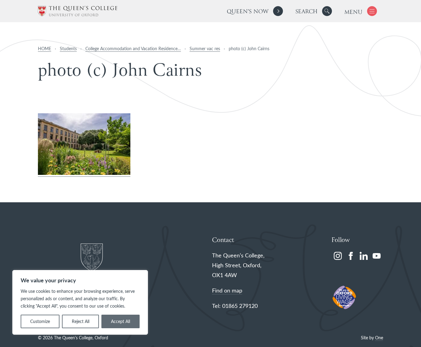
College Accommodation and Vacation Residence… (133, 48)
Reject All (80, 321)
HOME (44, 48)
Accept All (120, 321)
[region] (80, 302)
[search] (313, 11)
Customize (40, 321)
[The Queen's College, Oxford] (77, 11)
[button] (327, 11)
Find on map (227, 290)
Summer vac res (205, 48)
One (379, 338)
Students (68, 48)
